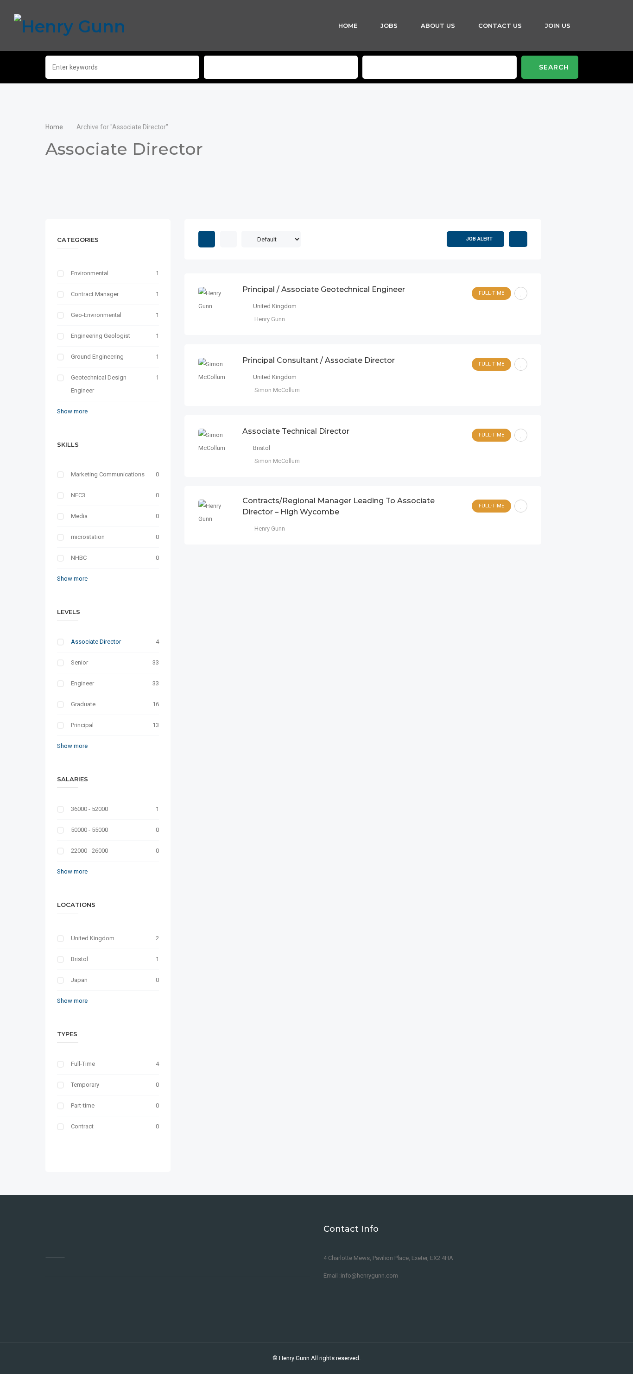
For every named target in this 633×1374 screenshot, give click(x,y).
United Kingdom (92, 938)
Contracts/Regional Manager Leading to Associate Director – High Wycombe (338, 506)
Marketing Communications (108, 474)
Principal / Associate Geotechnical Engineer (323, 289)
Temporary (85, 1084)
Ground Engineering (97, 356)
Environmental (89, 273)
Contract (82, 1126)
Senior (79, 662)
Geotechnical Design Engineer (99, 384)
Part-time (83, 1105)
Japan (79, 979)
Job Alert (479, 239)
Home (347, 25)
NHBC (79, 557)
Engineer (82, 683)
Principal (82, 725)
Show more (72, 411)
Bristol (79, 959)
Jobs (389, 25)
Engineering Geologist (100, 335)
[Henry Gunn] (70, 25)
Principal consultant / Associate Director (318, 360)
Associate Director (96, 641)
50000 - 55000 (89, 829)
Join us (557, 25)
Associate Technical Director (295, 431)
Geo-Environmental (96, 314)
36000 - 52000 (89, 808)
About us (438, 25)
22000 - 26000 (89, 850)
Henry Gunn (294, 1358)
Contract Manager (95, 294)
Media (79, 516)
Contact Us (500, 25)
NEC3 (78, 495)
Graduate (83, 704)
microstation (88, 536)
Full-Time (83, 1063)
